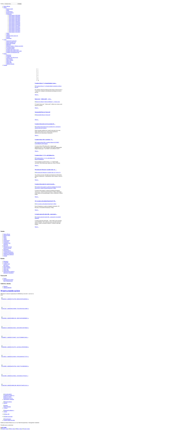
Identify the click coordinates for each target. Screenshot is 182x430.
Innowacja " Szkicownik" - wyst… (43, 99)
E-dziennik (8, 56)
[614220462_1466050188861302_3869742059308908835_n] (15, 318)
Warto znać (8, 61)
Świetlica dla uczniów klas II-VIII (13, 51)
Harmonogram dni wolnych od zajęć (7, 247)
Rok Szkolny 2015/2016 (14, 28)
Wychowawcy (9, 11)
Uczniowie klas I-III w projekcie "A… (44, 139)
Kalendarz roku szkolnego (6, 243)
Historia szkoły (9, 8)
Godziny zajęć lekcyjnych (12, 57)
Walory (8, 33)
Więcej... (37, 94)
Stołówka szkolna (10, 63)
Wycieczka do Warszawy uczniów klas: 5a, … (46, 169)
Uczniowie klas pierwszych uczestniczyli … (45, 124)
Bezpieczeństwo (10, 12)
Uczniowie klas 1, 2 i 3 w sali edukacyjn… (45, 155)
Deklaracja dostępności (8, 253)
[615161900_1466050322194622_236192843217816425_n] (14, 375)
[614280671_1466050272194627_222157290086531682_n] (14, 337)
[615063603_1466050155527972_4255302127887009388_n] (15, 347)
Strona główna (6, 234)
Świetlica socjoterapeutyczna (12, 52)
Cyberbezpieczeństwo (8, 252)
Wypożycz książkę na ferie (10, 291)
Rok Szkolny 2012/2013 (14, 31)
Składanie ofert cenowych (12, 35)
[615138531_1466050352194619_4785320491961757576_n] (15, 356)
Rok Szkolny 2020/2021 (14, 21)
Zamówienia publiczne (8, 254)
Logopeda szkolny (10, 48)
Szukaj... (2, 3)
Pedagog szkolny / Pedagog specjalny (14, 46)
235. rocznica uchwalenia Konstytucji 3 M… (45, 201)
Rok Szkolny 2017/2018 (14, 25)
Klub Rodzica (9, 58)
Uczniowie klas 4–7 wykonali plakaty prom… (46, 83)
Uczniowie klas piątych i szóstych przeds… (45, 184)
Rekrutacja (8, 55)
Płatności (5, 286)
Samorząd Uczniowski (11, 40)
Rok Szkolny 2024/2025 (14, 16)
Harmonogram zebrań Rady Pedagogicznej (8, 280)
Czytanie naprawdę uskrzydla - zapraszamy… (46, 214)
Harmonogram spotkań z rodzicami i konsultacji (9, 272)
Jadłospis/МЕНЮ (7, 287)
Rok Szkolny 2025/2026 (14, 15)
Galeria (8, 34)
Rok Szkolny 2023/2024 (14, 17)
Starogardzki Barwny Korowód (42, 112)
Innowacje (5, 245)
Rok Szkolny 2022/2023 (14, 19)
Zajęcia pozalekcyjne (11, 42)
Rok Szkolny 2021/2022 (14, 20)
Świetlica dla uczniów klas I (12, 49)
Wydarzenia (9, 14)
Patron (7, 10)
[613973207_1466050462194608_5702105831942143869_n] (15, 308)
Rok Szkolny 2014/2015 (14, 29)
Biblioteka (8, 44)
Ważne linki (9, 62)
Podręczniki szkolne (10, 43)
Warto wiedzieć (9, 60)
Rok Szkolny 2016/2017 (14, 26)
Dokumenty (9, 38)
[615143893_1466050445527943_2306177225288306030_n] (15, 366)
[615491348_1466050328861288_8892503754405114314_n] (15, 385)
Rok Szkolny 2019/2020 (14, 23)
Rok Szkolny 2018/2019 (14, 24)
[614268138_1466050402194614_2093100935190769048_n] (15, 327)
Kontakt (8, 37)
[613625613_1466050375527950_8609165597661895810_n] (15, 299)
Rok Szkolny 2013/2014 (14, 30)
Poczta (4, 278)
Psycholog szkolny (10, 47)
